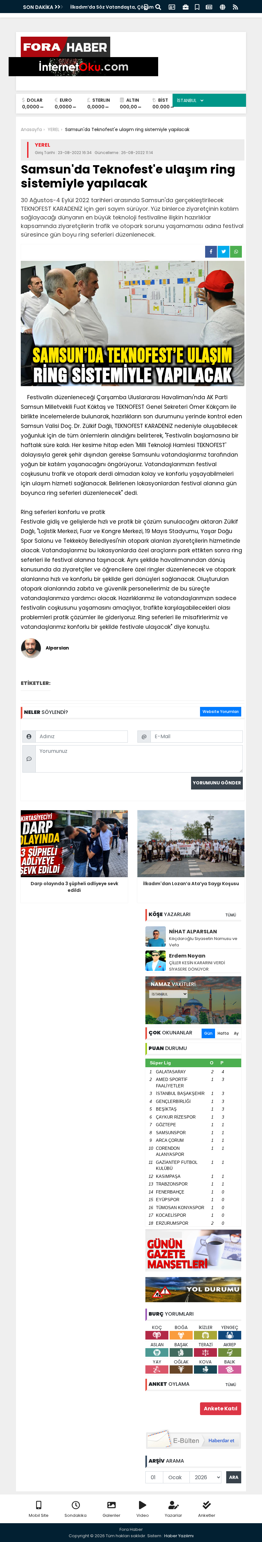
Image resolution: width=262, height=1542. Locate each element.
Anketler (206, 1515)
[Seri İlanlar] (197, 6)
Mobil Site (39, 1515)
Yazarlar (173, 1515)
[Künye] (222, 6)
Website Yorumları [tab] (221, 711)
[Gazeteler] (209, 6)
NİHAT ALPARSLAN (193, 931)
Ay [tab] (236, 1033)
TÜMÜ (230, 915)
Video (142, 1515)
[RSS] (235, 6)
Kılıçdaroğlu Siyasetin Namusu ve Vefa (203, 942)
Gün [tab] (208, 1033)
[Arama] (158, 6)
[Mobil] (146, 6)
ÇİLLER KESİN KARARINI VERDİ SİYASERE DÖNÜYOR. (197, 966)
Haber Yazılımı (179, 1536)
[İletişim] (172, 6)
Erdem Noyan (187, 955)
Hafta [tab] (223, 1033)
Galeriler (111, 1515)
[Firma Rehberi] (186, 6)
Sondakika (76, 1515)
